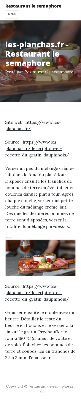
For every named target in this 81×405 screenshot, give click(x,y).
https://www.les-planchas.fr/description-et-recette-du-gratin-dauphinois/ (37, 148)
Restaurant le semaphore (33, 6)
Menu (12, 14)
